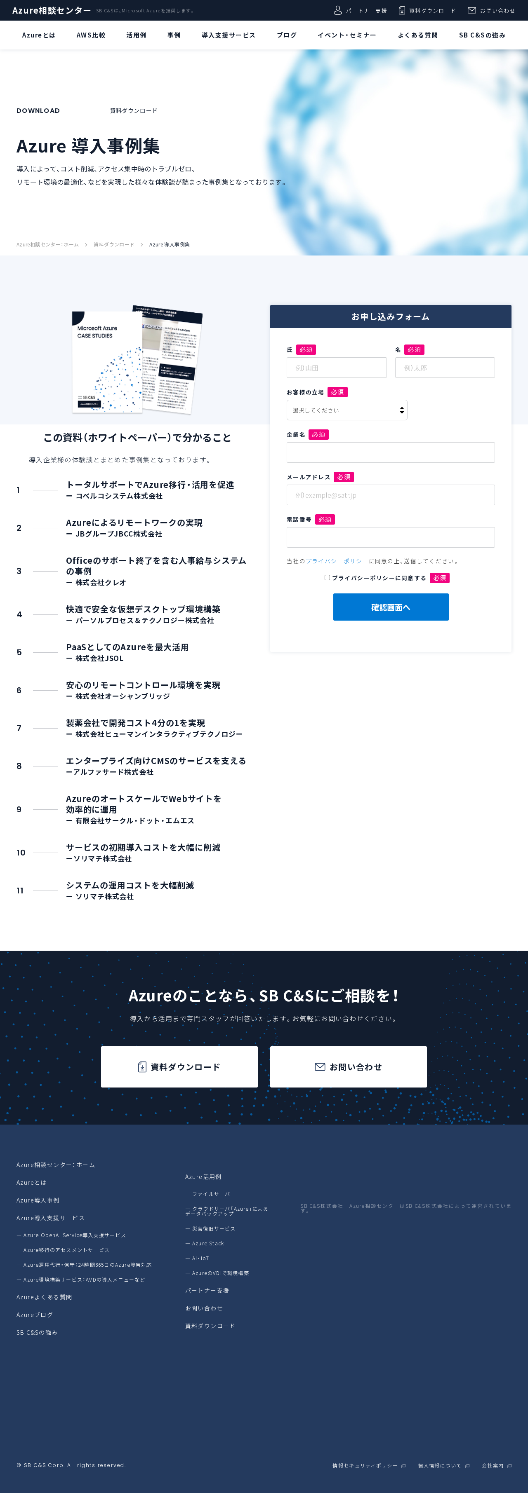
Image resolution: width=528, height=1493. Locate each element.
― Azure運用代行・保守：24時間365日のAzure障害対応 (84, 1264)
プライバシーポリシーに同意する (389, 577)
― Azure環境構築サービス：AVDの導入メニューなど (81, 1279)
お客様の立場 (315, 391)
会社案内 (493, 1465)
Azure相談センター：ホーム (47, 244)
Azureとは (31, 1182)
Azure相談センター (52, 10)
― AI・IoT (197, 1258)
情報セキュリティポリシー (365, 1465)
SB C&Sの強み (37, 1332)
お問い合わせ (498, 10)
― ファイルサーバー (210, 1193)
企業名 (306, 434)
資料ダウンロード (432, 10)
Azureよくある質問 (44, 1297)
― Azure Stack (204, 1243)
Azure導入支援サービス (50, 1218)
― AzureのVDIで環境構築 (217, 1272)
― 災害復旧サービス (210, 1228)
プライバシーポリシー (337, 561)
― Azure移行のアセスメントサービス (63, 1249)
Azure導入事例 (38, 1200)
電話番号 (309, 519)
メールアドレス (319, 476)
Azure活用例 (203, 1176)
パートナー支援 (366, 10)
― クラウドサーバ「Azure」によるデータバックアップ (227, 1211)
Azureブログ (34, 1314)
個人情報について (440, 1465)
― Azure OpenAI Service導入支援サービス (71, 1235)
